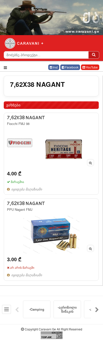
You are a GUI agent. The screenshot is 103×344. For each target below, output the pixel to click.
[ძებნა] (93, 54)
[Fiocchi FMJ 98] (51, 153)
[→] (97, 309)
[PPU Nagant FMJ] (51, 239)
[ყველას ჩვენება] (6, 309)
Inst (55, 67)
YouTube (91, 67)
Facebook (71, 67)
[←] (17, 309)
